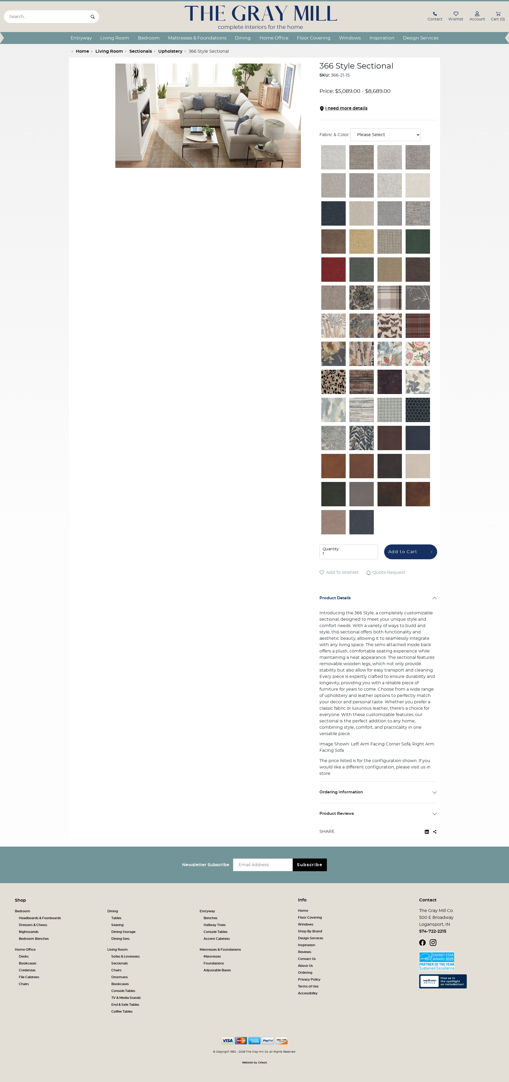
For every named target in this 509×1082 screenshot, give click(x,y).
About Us (305, 965)
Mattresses (212, 956)
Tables (116, 918)
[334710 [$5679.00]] (333, 269)
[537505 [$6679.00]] (333, 410)
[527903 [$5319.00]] (333, 297)
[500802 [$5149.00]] (333, 185)
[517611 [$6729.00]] (361, 410)
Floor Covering (314, 38)
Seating (117, 925)
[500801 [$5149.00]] (361, 213)
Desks (24, 956)
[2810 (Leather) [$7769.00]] (389, 494)
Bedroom (149, 38)
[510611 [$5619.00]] (361, 269)
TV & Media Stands (126, 997)
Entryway (81, 38)
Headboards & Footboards (40, 918)
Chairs (24, 984)
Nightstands (28, 931)
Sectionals (119, 963)
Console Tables (215, 931)
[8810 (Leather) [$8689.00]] (333, 466)
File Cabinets (29, 977)
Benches (210, 918)
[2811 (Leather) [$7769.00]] (418, 494)
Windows (350, 38)
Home (303, 910)
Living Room (114, 38)
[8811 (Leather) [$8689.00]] (389, 438)
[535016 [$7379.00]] (418, 354)
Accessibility (308, 993)
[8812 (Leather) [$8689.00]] (389, 466)
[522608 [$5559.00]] (418, 325)
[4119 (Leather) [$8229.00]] (333, 494)
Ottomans (119, 977)
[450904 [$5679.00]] (361, 157)
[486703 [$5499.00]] (333, 241)
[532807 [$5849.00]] (333, 325)
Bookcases (27, 963)
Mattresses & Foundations (197, 38)
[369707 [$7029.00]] (361, 241)
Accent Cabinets (217, 938)
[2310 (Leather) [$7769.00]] (418, 466)
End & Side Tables (125, 1004)
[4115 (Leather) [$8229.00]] (333, 522)
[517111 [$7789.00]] (333, 438)
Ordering (305, 972)
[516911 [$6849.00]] (389, 410)
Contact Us (307, 958)
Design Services (420, 38)
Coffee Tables (122, 1011)
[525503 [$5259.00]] (418, 269)
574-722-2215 (432, 931)
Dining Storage (123, 931)
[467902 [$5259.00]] (389, 185)
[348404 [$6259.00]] (389, 269)
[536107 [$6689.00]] (361, 325)
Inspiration (382, 38)
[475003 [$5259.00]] (418, 157)
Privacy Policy (309, 979)
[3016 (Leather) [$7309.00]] (418, 438)
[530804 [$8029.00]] (333, 382)
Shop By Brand (310, 931)
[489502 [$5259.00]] (389, 157)
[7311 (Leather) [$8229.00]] (361, 494)
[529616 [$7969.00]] (389, 354)
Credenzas (27, 970)
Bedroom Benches (34, 938)
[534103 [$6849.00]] (361, 297)
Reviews (304, 952)
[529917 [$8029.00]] (361, 354)
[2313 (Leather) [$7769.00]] (361, 466)
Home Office (274, 38)
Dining (243, 38)
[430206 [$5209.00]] (418, 241)
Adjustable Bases (217, 970)
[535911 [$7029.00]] (361, 438)
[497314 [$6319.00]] (418, 297)
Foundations (214, 963)
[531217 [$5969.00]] (333, 354)
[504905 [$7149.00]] (389, 241)
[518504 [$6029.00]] (389, 297)
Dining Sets (120, 938)
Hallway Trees (215, 925)
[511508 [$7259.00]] (361, 382)
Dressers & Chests (33, 925)
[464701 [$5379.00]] (418, 185)
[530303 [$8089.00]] (389, 325)
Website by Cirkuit (254, 1062)
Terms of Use (308, 986)
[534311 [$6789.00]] (418, 410)
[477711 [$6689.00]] (418, 382)
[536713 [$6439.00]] (389, 382)
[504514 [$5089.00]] (361, 185)
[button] (435, 17)
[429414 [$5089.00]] (389, 213)
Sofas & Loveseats (125, 956)
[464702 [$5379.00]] (333, 157)
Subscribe (309, 865)
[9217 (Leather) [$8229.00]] (361, 522)
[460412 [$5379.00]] (333, 213)
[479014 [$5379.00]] (418, 213)
